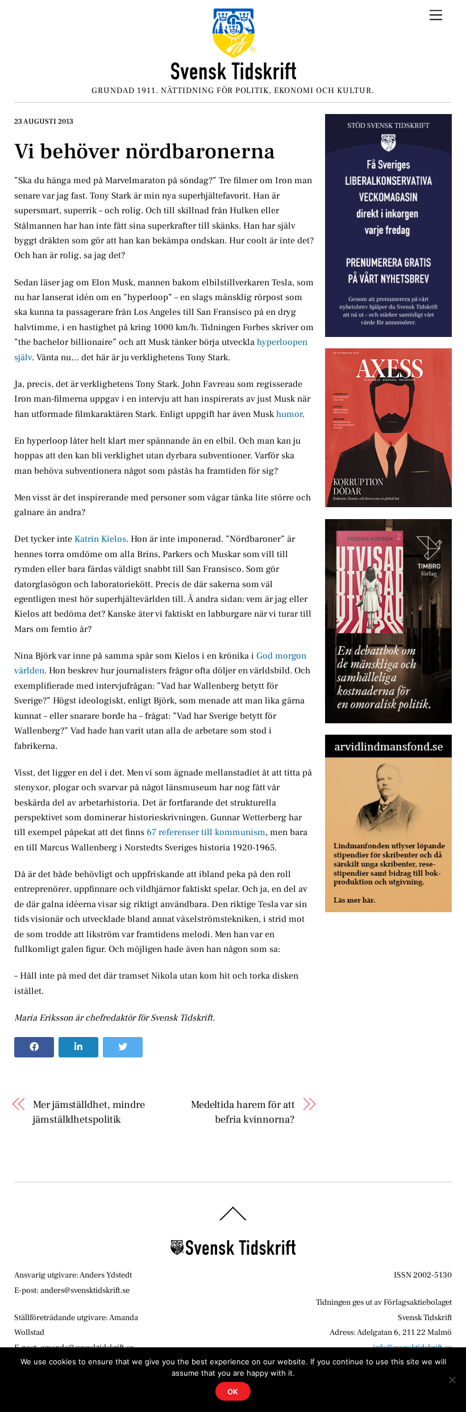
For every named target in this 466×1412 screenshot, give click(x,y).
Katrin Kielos (100, 539)
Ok (233, 1391)
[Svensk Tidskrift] (233, 75)
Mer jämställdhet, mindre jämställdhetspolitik (89, 1112)
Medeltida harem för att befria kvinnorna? (242, 1112)
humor (289, 414)
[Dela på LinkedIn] (78, 1047)
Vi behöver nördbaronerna (144, 151)
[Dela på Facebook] (34, 1047)
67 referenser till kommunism (206, 832)
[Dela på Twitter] (123, 1047)
